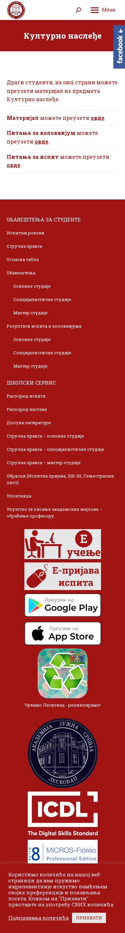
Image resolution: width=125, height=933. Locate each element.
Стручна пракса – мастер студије (44, 463)
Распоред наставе (27, 409)
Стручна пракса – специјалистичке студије (55, 449)
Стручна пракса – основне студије (45, 436)
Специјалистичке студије (42, 299)
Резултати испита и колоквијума (44, 326)
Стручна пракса (24, 246)
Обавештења (21, 273)
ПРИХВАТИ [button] (89, 918)
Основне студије (32, 286)
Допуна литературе (29, 423)
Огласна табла (23, 259)
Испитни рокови (25, 233)
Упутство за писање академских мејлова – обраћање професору (54, 512)
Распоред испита (26, 396)
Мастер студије (30, 313)
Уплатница (19, 496)
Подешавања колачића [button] (38, 918)
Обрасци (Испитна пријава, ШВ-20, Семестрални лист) (60, 479)
